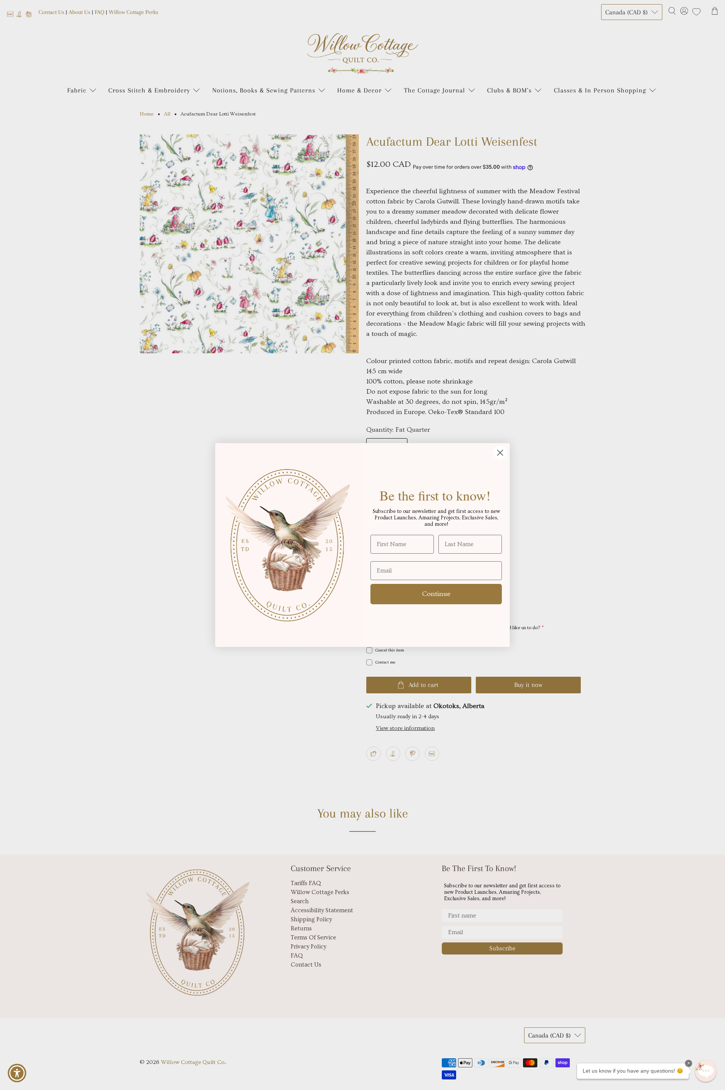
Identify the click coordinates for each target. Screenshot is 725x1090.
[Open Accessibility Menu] (17, 1073)
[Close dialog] (500, 452)
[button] (706, 1071)
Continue (436, 594)
